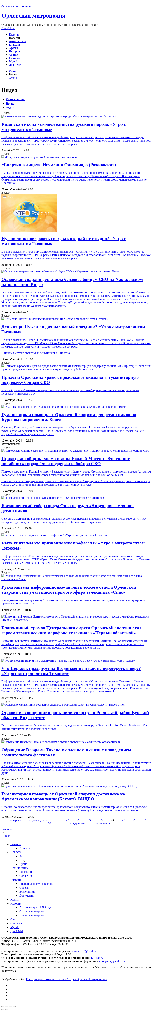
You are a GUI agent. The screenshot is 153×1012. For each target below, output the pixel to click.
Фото (12, 71)
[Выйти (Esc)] (2, 1006)
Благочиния (27, 891)
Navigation (8, 28)
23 (78, 820)
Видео (13, 74)
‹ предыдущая (38, 820)
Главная (14, 34)
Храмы (13, 48)
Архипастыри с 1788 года (35, 907)
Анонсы (24, 848)
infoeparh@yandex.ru (112, 961)
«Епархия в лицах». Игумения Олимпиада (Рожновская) (58, 164)
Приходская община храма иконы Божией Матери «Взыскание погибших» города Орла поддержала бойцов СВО (65, 461)
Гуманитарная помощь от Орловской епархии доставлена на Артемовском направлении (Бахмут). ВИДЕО (63, 796)
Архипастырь (17, 41)
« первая (15, 820)
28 (134, 820)
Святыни (15, 58)
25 (101, 820)
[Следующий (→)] (6, 1009)
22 (67, 820)
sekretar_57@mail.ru (83, 951)
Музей (13, 61)
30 (49, 823)
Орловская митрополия (33, 15)
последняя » (102, 823)
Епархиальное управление (36, 883)
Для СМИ (15, 64)
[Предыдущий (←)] (2, 1009)
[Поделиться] (6, 1006)
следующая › (78, 823)
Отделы (24, 887)
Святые (13, 54)
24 (89, 820)
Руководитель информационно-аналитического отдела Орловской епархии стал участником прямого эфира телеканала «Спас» (68, 590)
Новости (14, 37)
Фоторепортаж (15, 99)
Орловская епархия (31, 911)
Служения (25, 875)
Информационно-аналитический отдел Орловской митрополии (66, 979)
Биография (26, 871)
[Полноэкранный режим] (10, 1006)
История (14, 51)
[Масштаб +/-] (14, 1006)
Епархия (14, 44)
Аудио (13, 77)
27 (123, 820)
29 (145, 820)
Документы (26, 895)
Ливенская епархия (31, 915)
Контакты (97, 957)
